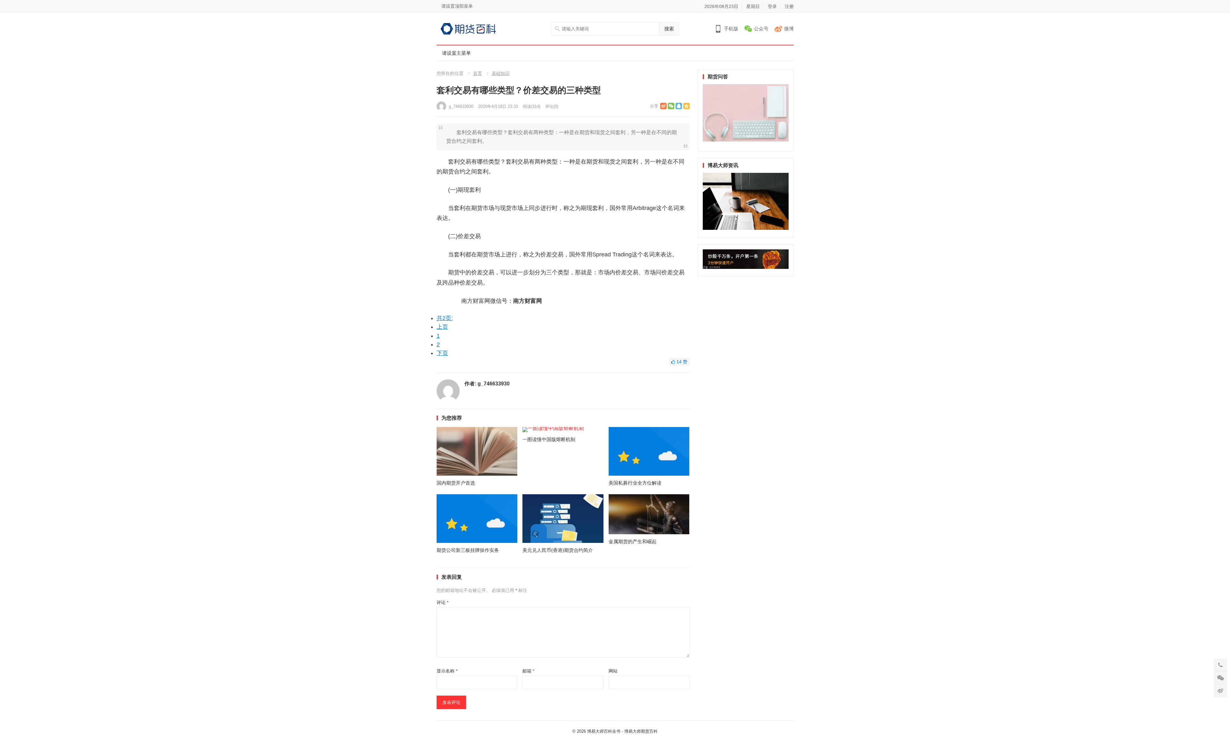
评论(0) (551, 106)
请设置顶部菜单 (457, 6)
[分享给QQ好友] (679, 106)
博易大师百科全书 (603, 731)
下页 (442, 353)
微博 (789, 28)
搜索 (669, 28)
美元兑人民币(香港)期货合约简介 (557, 550)
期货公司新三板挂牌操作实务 (468, 550)
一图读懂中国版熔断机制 (548, 439)
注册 (789, 6)
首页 (477, 73)
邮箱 (528, 670)
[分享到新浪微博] (663, 106)
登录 (772, 6)
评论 (442, 602)
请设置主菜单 (456, 53)
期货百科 (649, 731)
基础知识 (501, 73)
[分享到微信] (671, 106)
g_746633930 (461, 106)
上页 (442, 327)
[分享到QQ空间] (686, 106)
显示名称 (447, 670)
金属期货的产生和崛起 (633, 541)
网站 (613, 670)
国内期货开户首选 (456, 483)
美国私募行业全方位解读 (635, 483)
